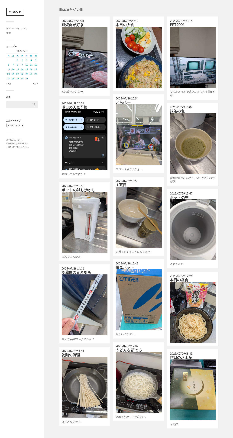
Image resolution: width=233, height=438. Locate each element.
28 (13, 78)
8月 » (35, 83)
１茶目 (121, 185)
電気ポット (125, 267)
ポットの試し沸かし (79, 190)
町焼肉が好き (73, 25)
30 (22, 78)
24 (27, 74)
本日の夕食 (125, 25)
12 (36, 64)
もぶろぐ (15, 11)
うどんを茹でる (129, 350)
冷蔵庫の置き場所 (76, 272)
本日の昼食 (179, 280)
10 (27, 64)
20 (8, 74)
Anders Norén (22, 146)
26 (36, 74)
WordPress (23, 143)
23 (22, 74)
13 (8, 69)
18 (31, 69)
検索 (8, 32)
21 (13, 74)
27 (8, 78)
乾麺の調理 (71, 355)
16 (22, 69)
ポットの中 (179, 197)
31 (27, 78)
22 (17, 74)
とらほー (123, 102)
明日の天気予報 (74, 107)
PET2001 (177, 25)
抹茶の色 (177, 111)
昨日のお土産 (181, 357)
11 (31, 64)
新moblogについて (16, 28)
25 (31, 74)
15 (17, 69)
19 (36, 69)
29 (17, 78)
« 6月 (8, 83)
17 (27, 69)
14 (13, 69)
